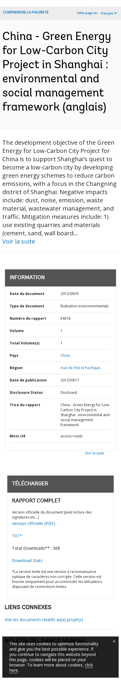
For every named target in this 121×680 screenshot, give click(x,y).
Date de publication (28, 380)
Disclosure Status (26, 392)
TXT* (17, 536)
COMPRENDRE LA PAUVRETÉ (25, 12)
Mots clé (18, 436)
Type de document (27, 306)
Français (107, 13)
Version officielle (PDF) (33, 523)
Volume (17, 330)
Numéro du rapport (28, 318)
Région (16, 367)
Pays (14, 355)
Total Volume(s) (24, 343)
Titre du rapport (25, 404)
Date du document (27, 293)
